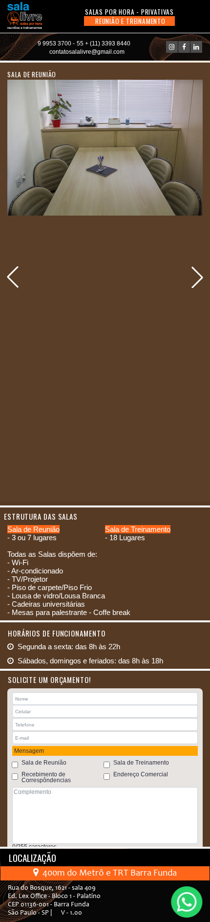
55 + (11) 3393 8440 (103, 43)
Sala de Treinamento (141, 763)
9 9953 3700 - (56, 43)
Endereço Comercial (140, 774)
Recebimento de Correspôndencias (46, 777)
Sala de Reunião (43, 763)
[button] (197, 277)
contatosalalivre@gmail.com (87, 51)
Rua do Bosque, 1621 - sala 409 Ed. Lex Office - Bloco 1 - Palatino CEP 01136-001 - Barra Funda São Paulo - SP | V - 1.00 (54, 901)
